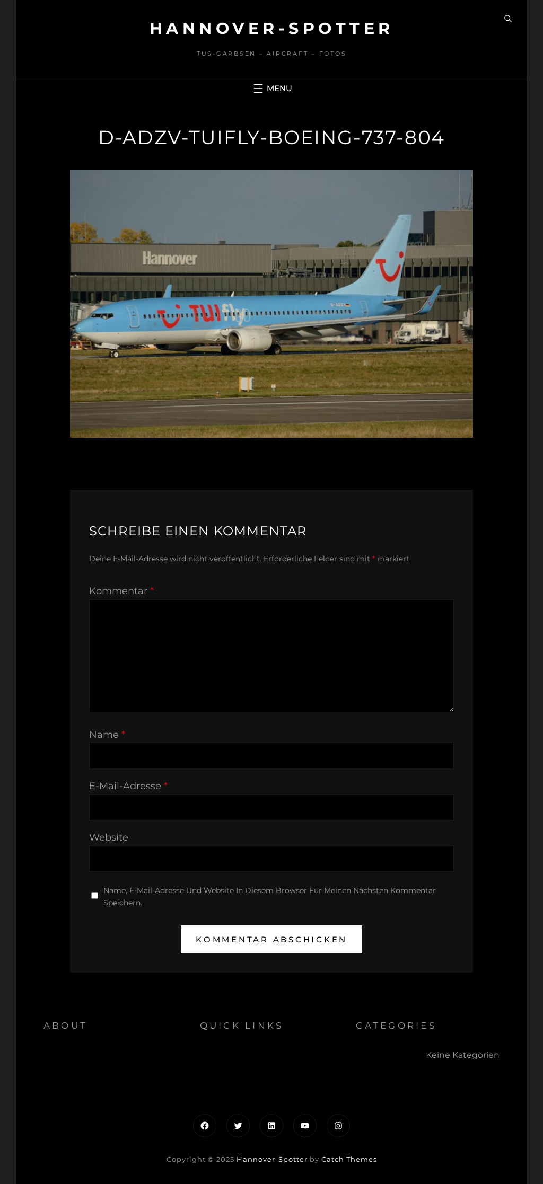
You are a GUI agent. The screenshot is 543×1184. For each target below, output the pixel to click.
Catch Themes (349, 1159)
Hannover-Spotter (272, 28)
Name (107, 734)
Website (108, 837)
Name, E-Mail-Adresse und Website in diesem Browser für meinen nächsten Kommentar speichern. (269, 896)
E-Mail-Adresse (128, 786)
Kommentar (121, 591)
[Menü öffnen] (271, 88)
